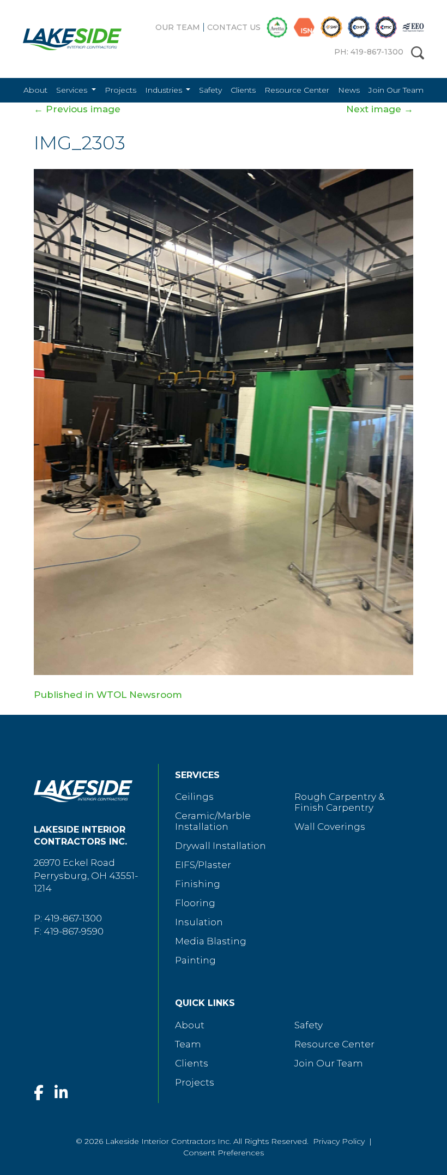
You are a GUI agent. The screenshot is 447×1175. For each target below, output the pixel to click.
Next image (379, 109)
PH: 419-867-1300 (368, 52)
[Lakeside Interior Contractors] (64, 39)
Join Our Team (396, 90)
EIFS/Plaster (203, 864)
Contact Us (234, 27)
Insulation (199, 922)
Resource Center (296, 90)
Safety (210, 90)
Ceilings (194, 796)
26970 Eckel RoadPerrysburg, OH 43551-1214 (86, 875)
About (35, 90)
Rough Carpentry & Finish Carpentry (339, 802)
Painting (195, 960)
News (349, 90)
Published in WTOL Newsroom (108, 694)
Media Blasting (210, 941)
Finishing (197, 883)
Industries (164, 90)
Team (188, 1044)
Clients (243, 90)
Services (72, 90)
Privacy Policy (339, 1141)
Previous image (77, 109)
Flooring (195, 902)
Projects (120, 90)
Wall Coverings (329, 826)
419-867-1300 (73, 918)
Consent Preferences (223, 1153)
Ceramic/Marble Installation (213, 821)
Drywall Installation (220, 845)
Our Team (177, 27)
